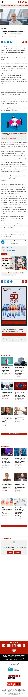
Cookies (11, 658)
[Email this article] (11, 42)
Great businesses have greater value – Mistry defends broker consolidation (7, 420)
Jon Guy (18, 421)
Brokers (10, 272)
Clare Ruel (19, 376)
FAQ (23, 658)
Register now (14, 335)
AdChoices (5, 658)
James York (19, 492)
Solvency (13, 275)
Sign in (9, 38)
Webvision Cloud (17, 694)
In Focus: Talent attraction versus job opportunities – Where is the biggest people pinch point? (20, 511)
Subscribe (17, 658)
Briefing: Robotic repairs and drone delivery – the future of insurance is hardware (20, 486)
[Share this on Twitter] (5, 42)
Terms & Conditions (19, 655)
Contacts (10, 655)
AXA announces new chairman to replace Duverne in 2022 (7, 394)
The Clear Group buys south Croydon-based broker (6, 370)
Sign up (4, 254)
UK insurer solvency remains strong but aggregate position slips (7, 510)
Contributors (12, 656)
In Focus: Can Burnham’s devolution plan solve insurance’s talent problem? (6, 461)
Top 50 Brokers (14, 323)
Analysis (3, 28)
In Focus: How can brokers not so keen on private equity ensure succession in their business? (20, 395)
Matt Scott (5, 425)
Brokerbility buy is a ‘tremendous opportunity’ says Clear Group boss (14, 134)
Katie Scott (5, 375)
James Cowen (6, 467)
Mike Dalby (19, 467)
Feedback (7, 659)
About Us (3, 655)
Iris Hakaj (5, 490)
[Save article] (26, 42)
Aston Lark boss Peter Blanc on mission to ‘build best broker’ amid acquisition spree (19, 370)
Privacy (5, 656)
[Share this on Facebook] (2, 42)
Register (17, 552)
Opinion (22, 272)
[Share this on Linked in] (8, 42)
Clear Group (16, 272)
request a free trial (20, 340)
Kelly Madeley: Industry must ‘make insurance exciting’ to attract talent (7, 485)
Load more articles (14, 433)
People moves (6, 275)
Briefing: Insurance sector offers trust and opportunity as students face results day (20, 461)
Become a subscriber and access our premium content (12, 137)
